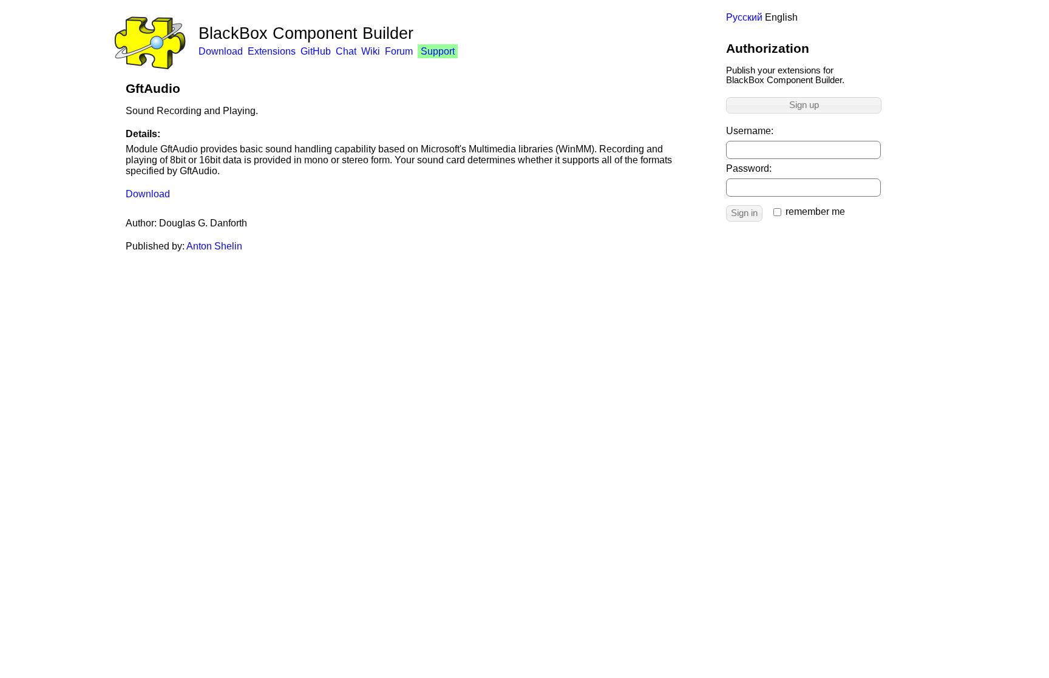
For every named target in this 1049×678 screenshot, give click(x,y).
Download (221, 51)
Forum (399, 51)
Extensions (272, 51)
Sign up (804, 105)
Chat (346, 51)
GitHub (315, 51)
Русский (744, 17)
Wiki (370, 51)
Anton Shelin (214, 246)
